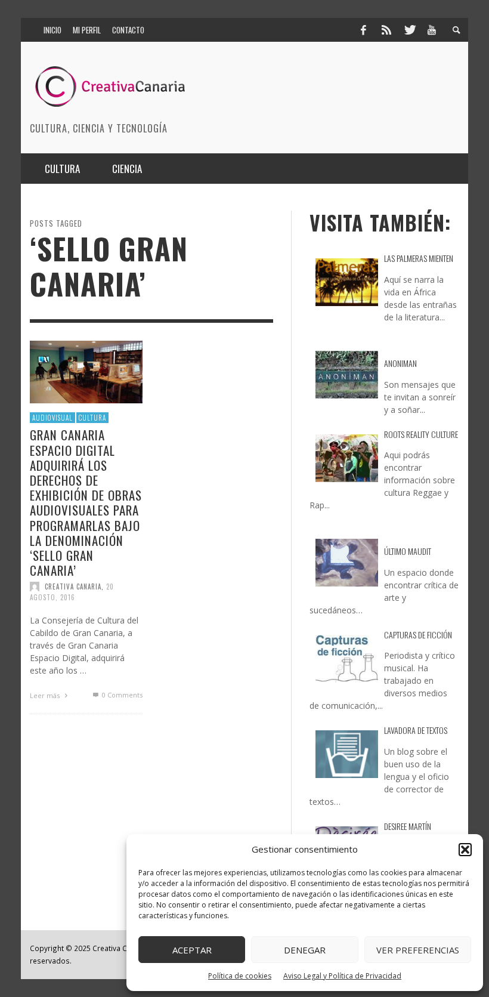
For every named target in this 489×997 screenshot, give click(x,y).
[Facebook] (363, 30)
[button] (465, 850)
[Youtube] (431, 30)
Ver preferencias (417, 950)
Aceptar (192, 950)
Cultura (92, 417)
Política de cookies (239, 976)
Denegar (305, 950)
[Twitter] (409, 30)
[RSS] (386, 30)
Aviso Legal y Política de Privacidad (342, 976)
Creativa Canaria (73, 586)
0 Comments (121, 694)
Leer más (45, 695)
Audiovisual (52, 417)
